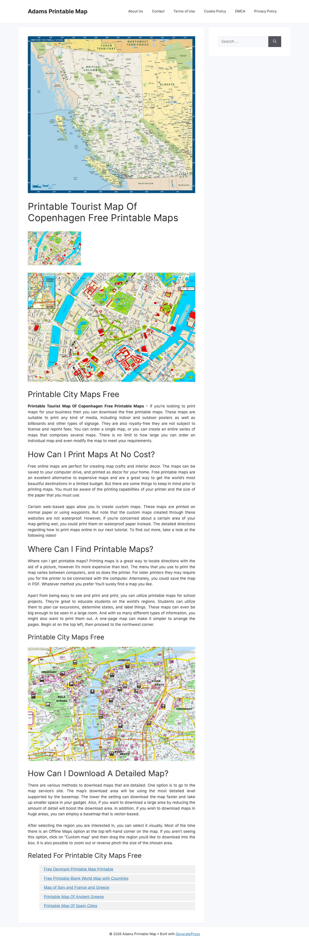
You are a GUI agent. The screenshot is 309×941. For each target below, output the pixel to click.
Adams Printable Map (58, 11)
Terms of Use (184, 11)
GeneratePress (188, 934)
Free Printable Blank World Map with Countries (86, 878)
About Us (135, 11)
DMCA (240, 11)
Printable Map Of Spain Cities (70, 905)
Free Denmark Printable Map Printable (78, 869)
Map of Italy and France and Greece (76, 887)
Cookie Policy (215, 11)
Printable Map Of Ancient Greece (74, 896)
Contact (158, 11)
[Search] (274, 41)
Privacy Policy (265, 11)
